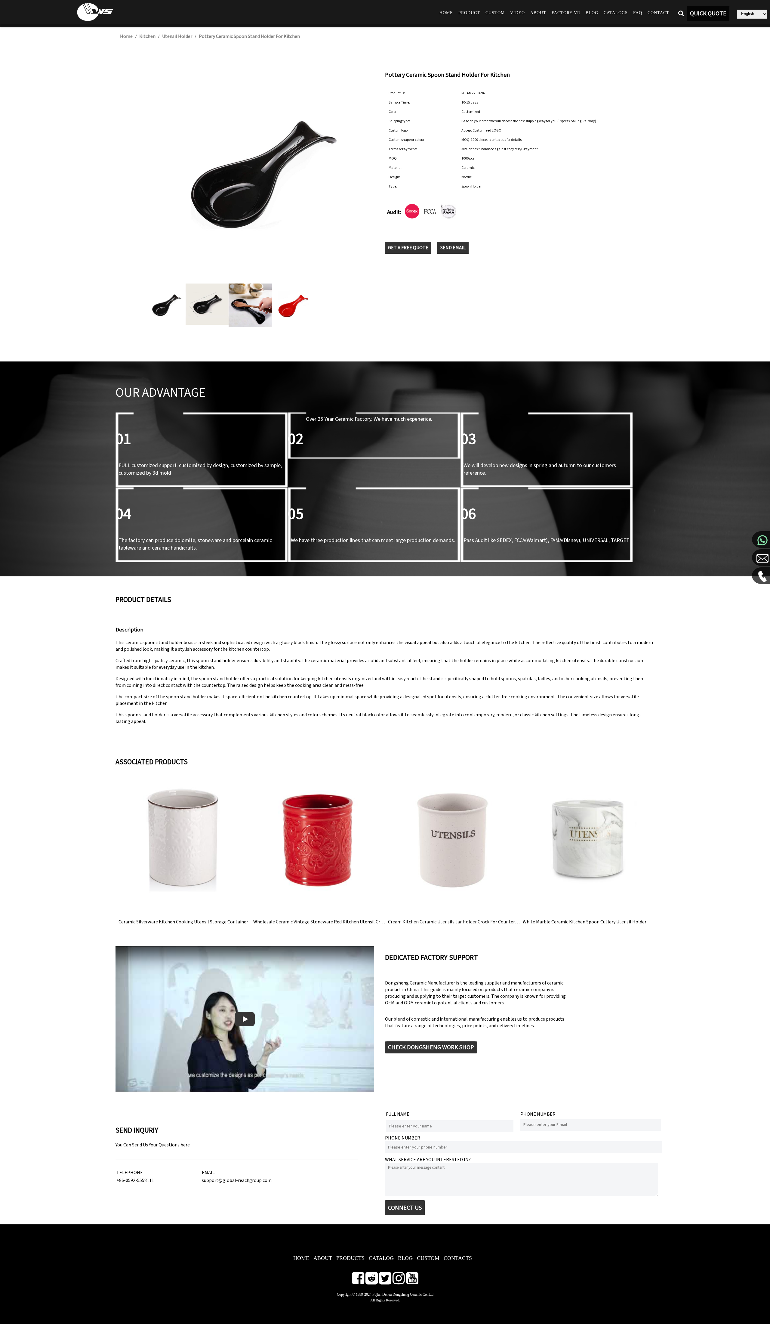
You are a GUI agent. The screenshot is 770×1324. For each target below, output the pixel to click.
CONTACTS (458, 1258)
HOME (301, 1258)
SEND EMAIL (453, 247)
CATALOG (381, 1258)
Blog (592, 13)
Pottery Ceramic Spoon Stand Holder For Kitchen (249, 36)
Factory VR (566, 13)
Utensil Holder (177, 36)
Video (517, 13)
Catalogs (616, 13)
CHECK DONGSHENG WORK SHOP (431, 1047)
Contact (658, 13)
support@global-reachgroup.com (237, 1180)
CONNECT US (405, 1208)
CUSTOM (428, 1258)
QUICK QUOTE (708, 13)
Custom (495, 13)
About (538, 13)
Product (469, 13)
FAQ (637, 13)
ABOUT (322, 1258)
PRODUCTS (350, 1258)
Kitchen (147, 36)
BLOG (405, 1258)
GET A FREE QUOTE (408, 247)
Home (446, 13)
